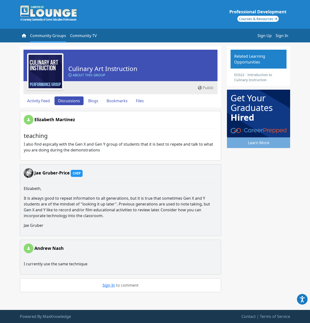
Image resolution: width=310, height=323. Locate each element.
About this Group (88, 75)
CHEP (77, 173)
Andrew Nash (49, 248)
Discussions (69, 100)
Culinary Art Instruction (102, 68)
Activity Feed (38, 100)
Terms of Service (275, 316)
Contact (248, 316)
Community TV (83, 35)
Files (140, 100)
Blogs (93, 100)
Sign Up (264, 35)
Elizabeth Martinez (54, 119)
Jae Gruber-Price (52, 173)
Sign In (282, 35)
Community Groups (48, 35)
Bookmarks (117, 100)
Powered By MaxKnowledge (45, 316)
